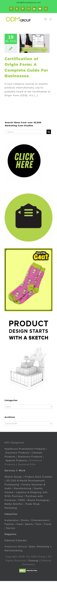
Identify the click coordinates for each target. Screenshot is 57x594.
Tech (38, 524)
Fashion (9, 524)
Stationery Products (30, 456)
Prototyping (12, 484)
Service (11, 528)
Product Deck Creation (38, 476)
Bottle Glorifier (14, 503)
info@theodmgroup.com (28, 2)
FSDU (21, 500)
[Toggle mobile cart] (45, 19)
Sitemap (33, 560)
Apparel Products (16, 460)
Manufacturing (22, 488)
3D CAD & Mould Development (25, 480)
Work (22, 470)
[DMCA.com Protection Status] (28, 570)
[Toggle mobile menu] (51, 19)
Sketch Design (13, 476)
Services (10, 470)
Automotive (12, 520)
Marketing (43, 546)
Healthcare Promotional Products (25, 448)
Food (19, 524)
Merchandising (14, 550)
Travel (47, 524)
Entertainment (40, 520)
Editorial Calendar (16, 540)
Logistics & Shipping (28, 492)
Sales (32, 546)
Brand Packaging (38, 500)
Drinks (25, 520)
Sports (29, 524)
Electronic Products (17, 452)
